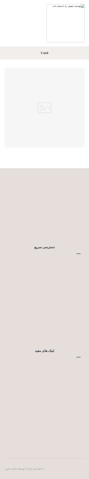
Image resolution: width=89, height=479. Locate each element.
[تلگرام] (40, 232)
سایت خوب (11, 468)
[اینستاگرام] (57, 232)
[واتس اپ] (32, 232)
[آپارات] (48, 232)
